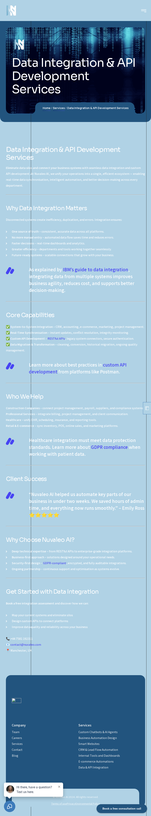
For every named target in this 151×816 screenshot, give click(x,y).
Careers (17, 738)
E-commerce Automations (96, 761)
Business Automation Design (97, 738)
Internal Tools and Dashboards (99, 756)
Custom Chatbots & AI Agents (98, 732)
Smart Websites (88, 744)
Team (15, 732)
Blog (15, 756)
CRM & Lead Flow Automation (98, 750)
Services (59, 108)
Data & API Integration (93, 767)
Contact (17, 750)
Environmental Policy (88, 803)
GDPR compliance (109, 447)
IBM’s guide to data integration (95, 269)
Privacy (71, 803)
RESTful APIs (56, 338)
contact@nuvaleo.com (25, 645)
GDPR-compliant (54, 563)
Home (47, 108)
